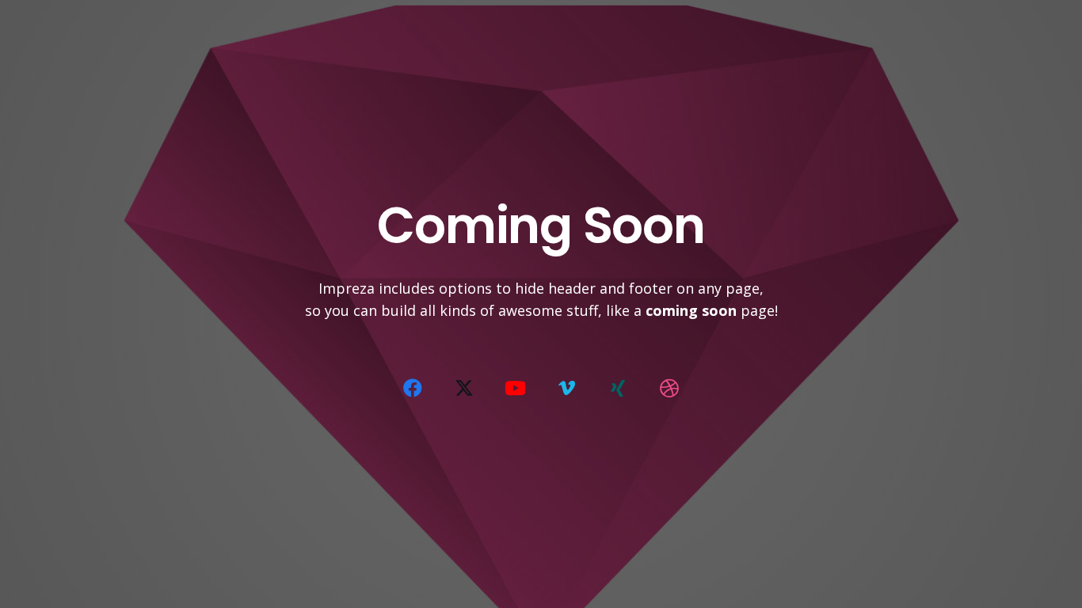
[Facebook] (412, 388)
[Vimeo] (566, 388)
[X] (464, 388)
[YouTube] (515, 388)
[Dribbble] (669, 388)
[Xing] (618, 388)
